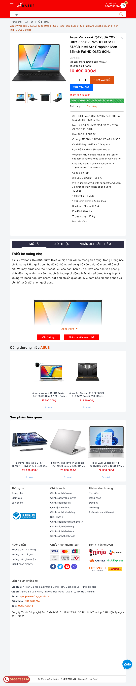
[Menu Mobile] (12, 4)
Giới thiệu (17, 497)
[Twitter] (60, 566)
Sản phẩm (17, 502)
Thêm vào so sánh (80, 94)
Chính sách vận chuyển (63, 497)
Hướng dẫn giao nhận (24, 559)
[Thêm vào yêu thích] (122, 37)
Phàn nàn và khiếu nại (101, 512)
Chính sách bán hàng (62, 526)
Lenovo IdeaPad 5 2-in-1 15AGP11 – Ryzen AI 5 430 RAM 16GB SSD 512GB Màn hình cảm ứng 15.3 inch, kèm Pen (30, 464)
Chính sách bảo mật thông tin (66, 521)
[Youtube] (67, 566)
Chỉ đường (48, 337)
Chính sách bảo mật (61, 493)
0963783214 (32, 601)
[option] (39, 62)
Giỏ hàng (94, 507)
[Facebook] (53, 566)
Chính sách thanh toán (62, 535)
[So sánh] (64, 372)
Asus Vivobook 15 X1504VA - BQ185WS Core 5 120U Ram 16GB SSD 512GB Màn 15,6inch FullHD (49, 395)
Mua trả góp (81, 87)
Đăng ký (94, 502)
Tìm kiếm (94, 493)
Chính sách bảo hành (62, 531)
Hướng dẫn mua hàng (24, 549)
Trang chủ (17, 493)
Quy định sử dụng (60, 507)
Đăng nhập (95, 497)
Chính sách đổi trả (60, 502)
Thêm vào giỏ (101, 79)
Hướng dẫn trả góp (22, 554)
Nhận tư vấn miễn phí (81, 337)
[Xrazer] (25, 5)
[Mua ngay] (33, 372)
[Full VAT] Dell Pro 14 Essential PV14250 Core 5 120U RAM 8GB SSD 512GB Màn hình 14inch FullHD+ (68, 464)
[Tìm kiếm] (121, 14)
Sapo (95, 679)
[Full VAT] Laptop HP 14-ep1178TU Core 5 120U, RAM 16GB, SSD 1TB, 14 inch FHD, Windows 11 (106, 464)
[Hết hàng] (14, 441)
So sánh (49, 407)
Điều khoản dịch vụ (22, 563)
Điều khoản (56, 516)
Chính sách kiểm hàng (62, 512)
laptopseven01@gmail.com (35, 596)
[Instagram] (74, 566)
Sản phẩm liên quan (26, 417)
